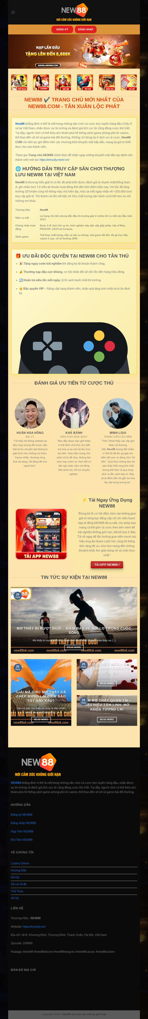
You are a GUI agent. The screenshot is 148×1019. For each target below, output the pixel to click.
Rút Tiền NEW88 (21, 839)
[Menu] (13, 12)
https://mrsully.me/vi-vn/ (54, 159)
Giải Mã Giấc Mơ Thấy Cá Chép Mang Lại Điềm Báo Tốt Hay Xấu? (41, 696)
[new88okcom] (74, 12)
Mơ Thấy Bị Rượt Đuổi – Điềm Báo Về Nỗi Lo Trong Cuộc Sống (74, 630)
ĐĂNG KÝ (62, 29)
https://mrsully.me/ (34, 926)
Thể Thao (17, 891)
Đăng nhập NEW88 (23, 823)
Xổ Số (15, 898)
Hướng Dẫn (18, 870)
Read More (74, 647)
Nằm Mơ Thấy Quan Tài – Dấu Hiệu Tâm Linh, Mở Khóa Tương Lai (107, 705)
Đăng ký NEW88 (21, 814)
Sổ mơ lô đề (19, 884)
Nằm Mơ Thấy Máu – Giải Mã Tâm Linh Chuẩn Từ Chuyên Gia (107, 669)
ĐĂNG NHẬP (85, 29)
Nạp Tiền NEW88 (22, 831)
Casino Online (20, 863)
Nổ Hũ (15, 877)
